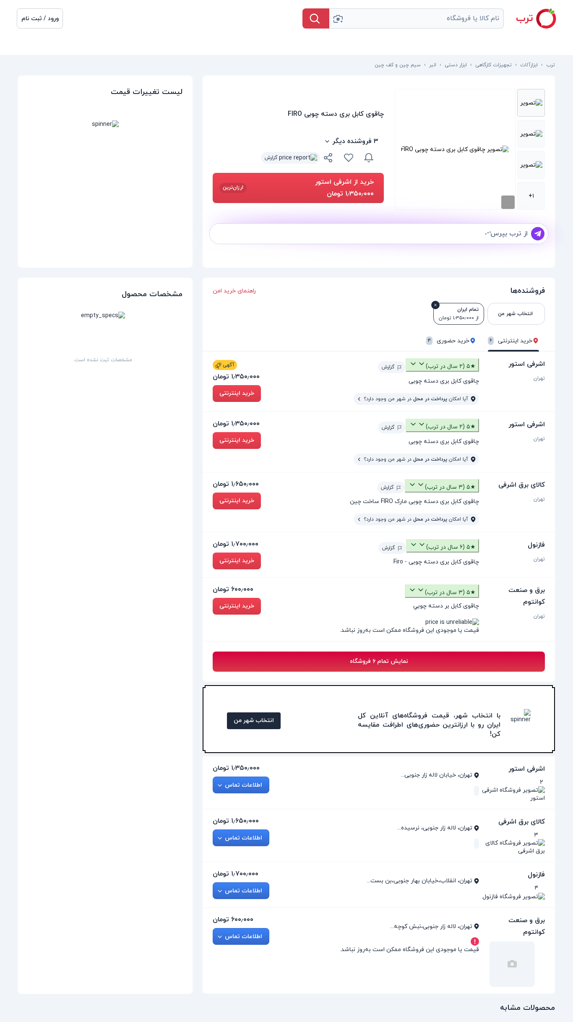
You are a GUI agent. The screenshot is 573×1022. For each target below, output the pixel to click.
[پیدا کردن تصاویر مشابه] (508, 202)
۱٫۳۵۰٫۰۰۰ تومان (236, 376)
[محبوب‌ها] (349, 158)
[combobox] (416, 18)
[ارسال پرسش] (537, 233)
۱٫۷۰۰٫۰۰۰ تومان (235, 544)
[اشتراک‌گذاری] (328, 159)
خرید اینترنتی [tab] (511, 341)
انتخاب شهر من (254, 721)
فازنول (536, 545)
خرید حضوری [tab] (448, 341)
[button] (40, 18)
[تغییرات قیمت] (369, 158)
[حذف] (435, 305)
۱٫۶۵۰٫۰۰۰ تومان (236, 484)
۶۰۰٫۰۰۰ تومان (233, 589)
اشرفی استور (526, 364)
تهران (539, 378)
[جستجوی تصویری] (337, 18)
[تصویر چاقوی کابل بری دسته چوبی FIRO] (531, 103)
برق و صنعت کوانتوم (526, 596)
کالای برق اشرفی (521, 485)
